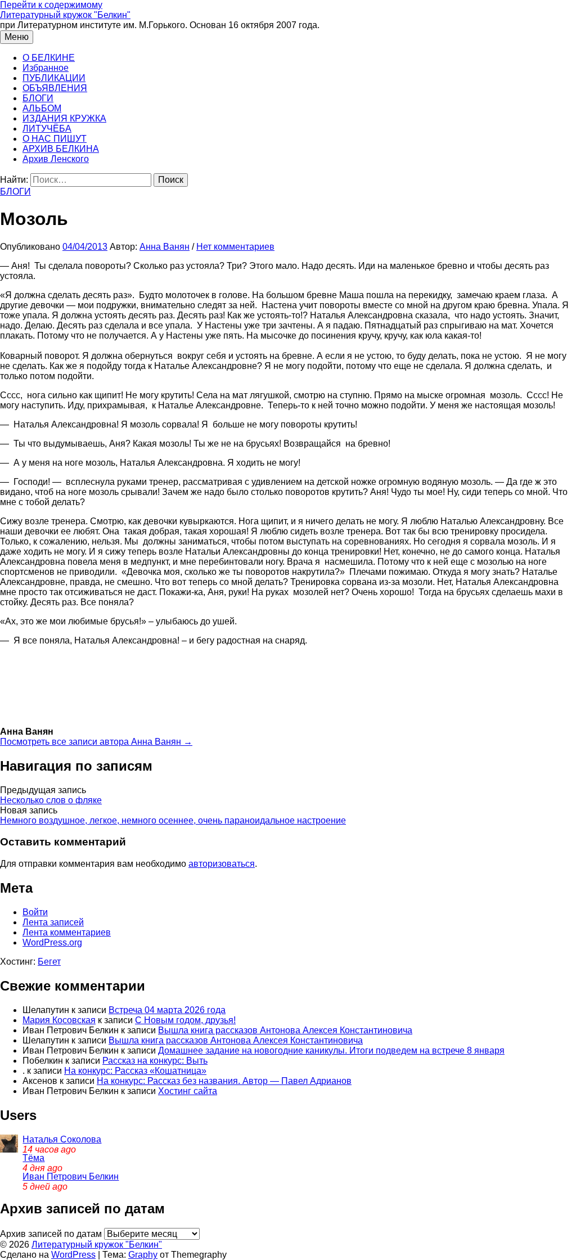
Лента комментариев (66, 932)
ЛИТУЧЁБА (46, 128)
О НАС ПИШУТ (54, 138)
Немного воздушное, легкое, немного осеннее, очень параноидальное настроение (173, 820)
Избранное (45, 68)
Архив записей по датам (51, 1234)
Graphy (143, 1254)
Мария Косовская (59, 1020)
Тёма (33, 1158)
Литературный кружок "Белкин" (65, 15)
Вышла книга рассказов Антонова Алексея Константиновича (285, 1030)
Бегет (49, 961)
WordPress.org (52, 942)
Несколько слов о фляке (51, 800)
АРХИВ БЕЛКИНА (60, 149)
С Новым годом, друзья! (185, 1020)
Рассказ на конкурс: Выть (155, 1060)
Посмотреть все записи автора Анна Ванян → (96, 741)
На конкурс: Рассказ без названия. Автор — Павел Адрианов (224, 1081)
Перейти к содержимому (51, 5)
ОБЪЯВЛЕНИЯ (54, 88)
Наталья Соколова (61, 1139)
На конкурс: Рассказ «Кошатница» (135, 1071)
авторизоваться (221, 863)
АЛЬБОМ (41, 108)
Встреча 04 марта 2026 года (167, 1010)
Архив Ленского (55, 159)
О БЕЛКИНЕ (48, 57)
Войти (35, 912)
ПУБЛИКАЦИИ (54, 78)
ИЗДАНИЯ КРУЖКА (64, 118)
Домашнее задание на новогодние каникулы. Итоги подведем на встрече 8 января (331, 1050)
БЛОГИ (37, 98)
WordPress (73, 1254)
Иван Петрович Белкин (70, 1176)
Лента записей (53, 922)
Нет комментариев (235, 246)
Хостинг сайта (187, 1091)
